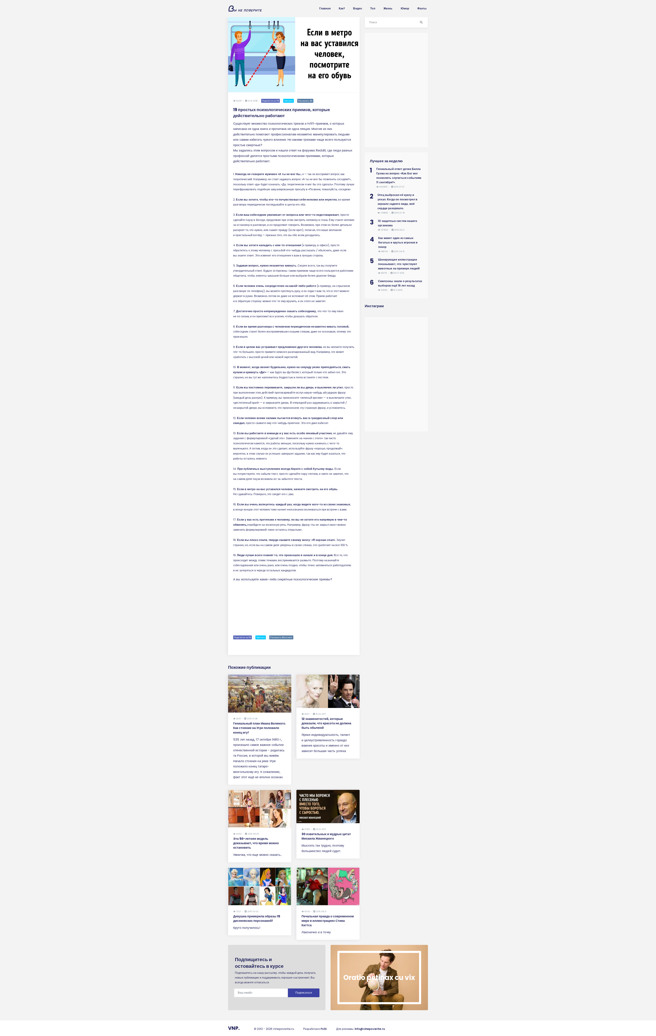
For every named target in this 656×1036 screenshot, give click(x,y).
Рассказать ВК (305, 100)
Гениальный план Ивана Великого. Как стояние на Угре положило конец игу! (259, 727)
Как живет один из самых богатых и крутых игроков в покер (398, 242)
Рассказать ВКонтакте (281, 637)
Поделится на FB (270, 100)
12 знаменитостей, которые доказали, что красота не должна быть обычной (326, 723)
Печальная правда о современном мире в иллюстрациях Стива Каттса (328, 920)
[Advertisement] (293, 608)
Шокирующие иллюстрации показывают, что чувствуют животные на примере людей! (399, 264)
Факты (422, 8)
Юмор (405, 8)
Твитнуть (288, 100)
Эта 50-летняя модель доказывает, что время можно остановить (256, 843)
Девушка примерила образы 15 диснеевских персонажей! (256, 918)
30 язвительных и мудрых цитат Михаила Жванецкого (326, 836)
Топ (372, 8)
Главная (325, 8)
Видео (357, 8)
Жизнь (388, 8)
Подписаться (303, 993)
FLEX (324, 1029)
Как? (342, 8)
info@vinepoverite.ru (370, 1029)
